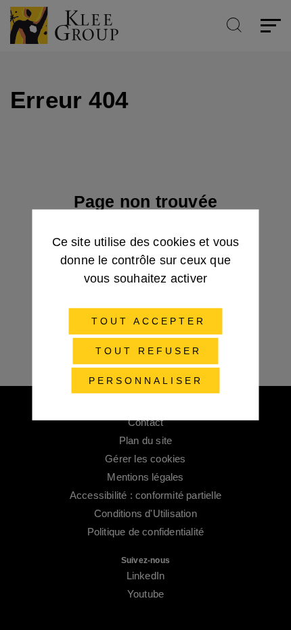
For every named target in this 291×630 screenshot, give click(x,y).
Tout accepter (146, 321)
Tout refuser (146, 350)
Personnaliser (146, 379)
